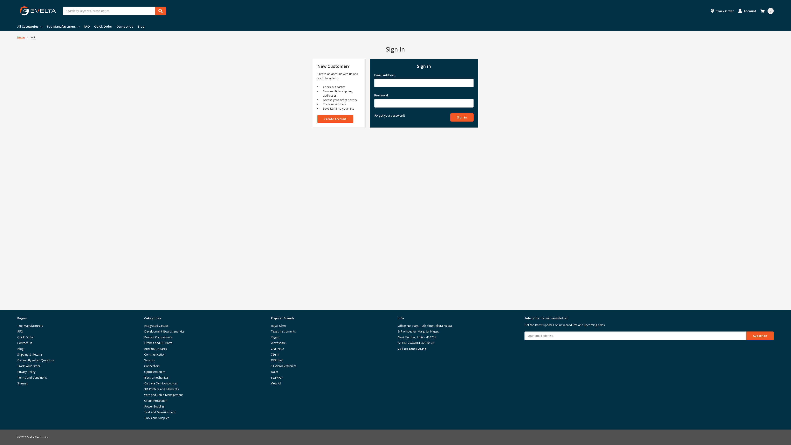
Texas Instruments (283, 331)
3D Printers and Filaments (161, 389)
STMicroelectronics (283, 366)
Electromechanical (156, 377)
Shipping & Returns (30, 354)
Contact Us (124, 26)
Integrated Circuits (156, 326)
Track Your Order (28, 366)
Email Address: (384, 75)
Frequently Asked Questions (36, 360)
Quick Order (103, 26)
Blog (141, 26)
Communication (154, 354)
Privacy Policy (26, 372)
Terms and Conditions (32, 377)
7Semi (275, 354)
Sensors (149, 360)
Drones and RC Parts (158, 343)
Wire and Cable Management (163, 395)
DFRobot (277, 360)
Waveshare (278, 343)
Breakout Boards (155, 349)
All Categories (28, 26)
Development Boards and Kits (164, 331)
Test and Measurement (160, 412)
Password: (381, 95)
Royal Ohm (278, 326)
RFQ (87, 26)
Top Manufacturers (61, 26)
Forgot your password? (389, 115)
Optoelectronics (154, 372)
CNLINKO (277, 349)
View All (276, 383)
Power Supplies (154, 406)
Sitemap (22, 383)
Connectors (152, 366)
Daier (274, 372)
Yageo (275, 337)
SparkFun (277, 377)
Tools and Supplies (156, 418)
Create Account (335, 119)
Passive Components (158, 337)
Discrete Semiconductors (161, 383)
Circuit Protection (155, 401)
